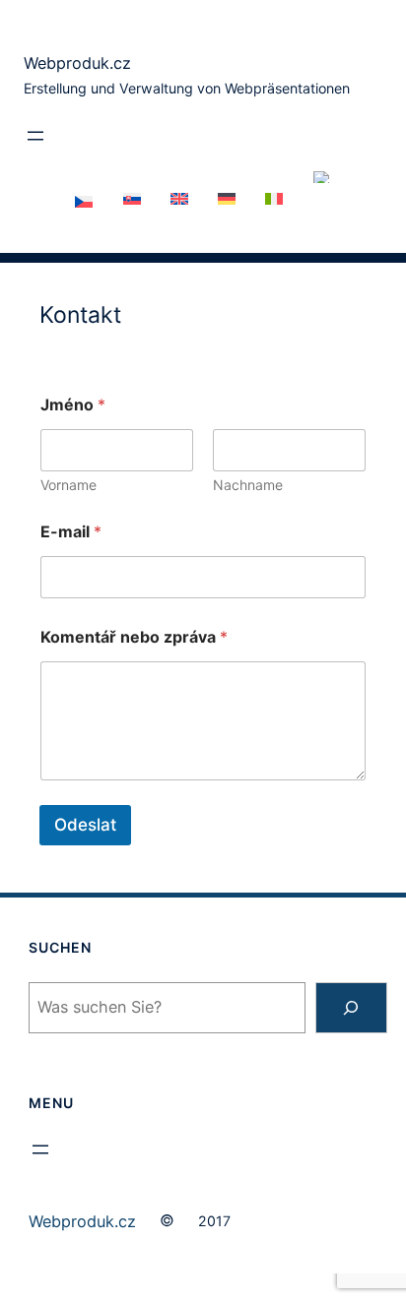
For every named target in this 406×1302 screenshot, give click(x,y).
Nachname (248, 484)
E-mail (71, 532)
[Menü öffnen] (35, 136)
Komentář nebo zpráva (134, 637)
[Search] (351, 1007)
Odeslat (85, 825)
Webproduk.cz (77, 63)
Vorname (68, 484)
